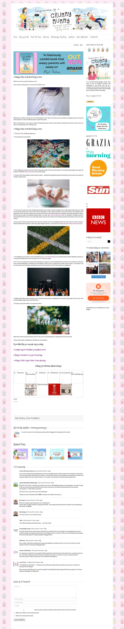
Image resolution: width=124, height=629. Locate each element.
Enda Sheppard (22, 512)
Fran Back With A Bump (24, 528)
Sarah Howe (22, 540)
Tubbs (20, 520)
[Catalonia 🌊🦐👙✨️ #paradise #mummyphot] (92, 257)
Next (81, 45)
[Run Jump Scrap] (65, 372)
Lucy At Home (22, 562)
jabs (18, 175)
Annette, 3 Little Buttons (25, 550)
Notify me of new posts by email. (24, 615)
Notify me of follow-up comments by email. (27, 612)
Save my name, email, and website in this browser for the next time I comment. (55, 609)
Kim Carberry (22, 500)
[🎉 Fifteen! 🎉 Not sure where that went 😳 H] (105, 257)
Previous (76, 45)
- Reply (49, 471)
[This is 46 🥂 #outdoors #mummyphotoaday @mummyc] (105, 268)
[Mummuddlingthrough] (77, 372)
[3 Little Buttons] (53, 372)
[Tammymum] (20, 372)
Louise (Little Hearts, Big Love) (27, 471)
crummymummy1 (39, 427)
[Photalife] (66, 384)
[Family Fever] (42, 372)
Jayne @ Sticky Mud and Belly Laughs (28, 482)
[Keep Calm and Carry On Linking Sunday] (54, 384)
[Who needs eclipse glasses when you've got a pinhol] (92, 268)
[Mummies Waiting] (42, 384)
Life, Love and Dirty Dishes (49, 256)
